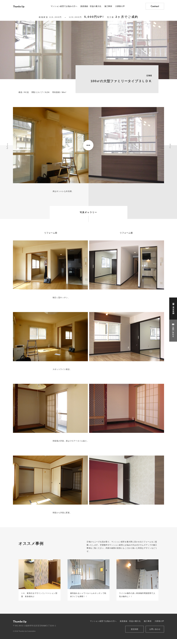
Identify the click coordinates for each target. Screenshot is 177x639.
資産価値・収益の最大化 (90, 6)
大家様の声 (120, 6)
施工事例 (108, 6)
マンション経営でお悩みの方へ (64, 6)
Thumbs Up (18, 6)
